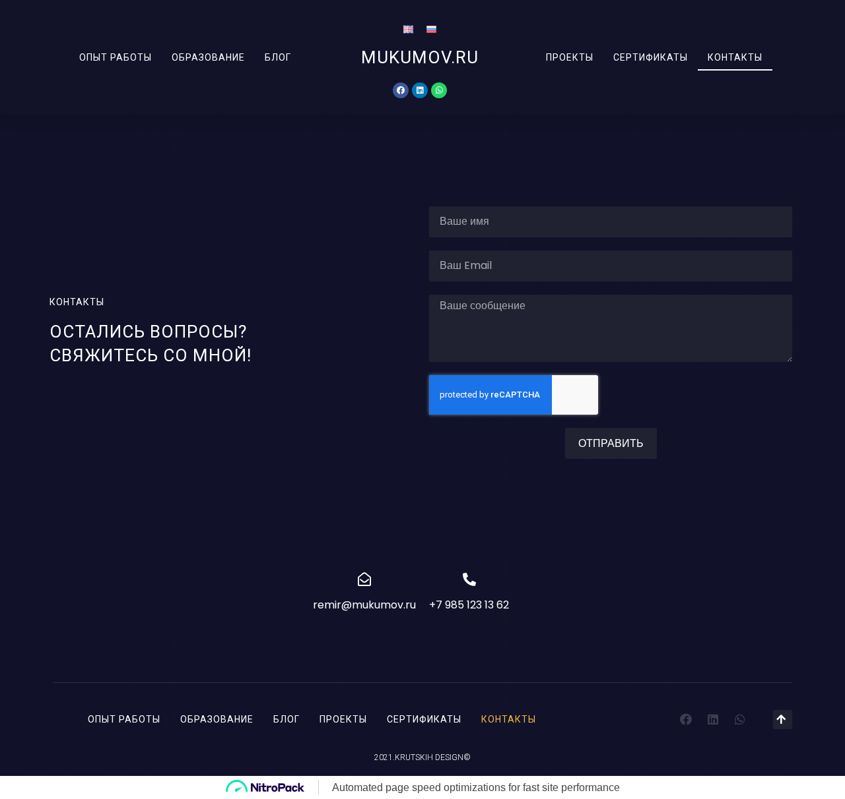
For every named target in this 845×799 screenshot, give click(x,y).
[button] (782, 719)
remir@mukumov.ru (364, 604)
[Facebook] (401, 90)
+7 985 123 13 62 (469, 604)
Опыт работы (115, 57)
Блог (278, 57)
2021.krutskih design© (422, 757)
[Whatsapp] (439, 90)
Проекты (569, 57)
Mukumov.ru (420, 57)
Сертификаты (650, 57)
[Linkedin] (420, 90)
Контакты (735, 57)
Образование (208, 57)
